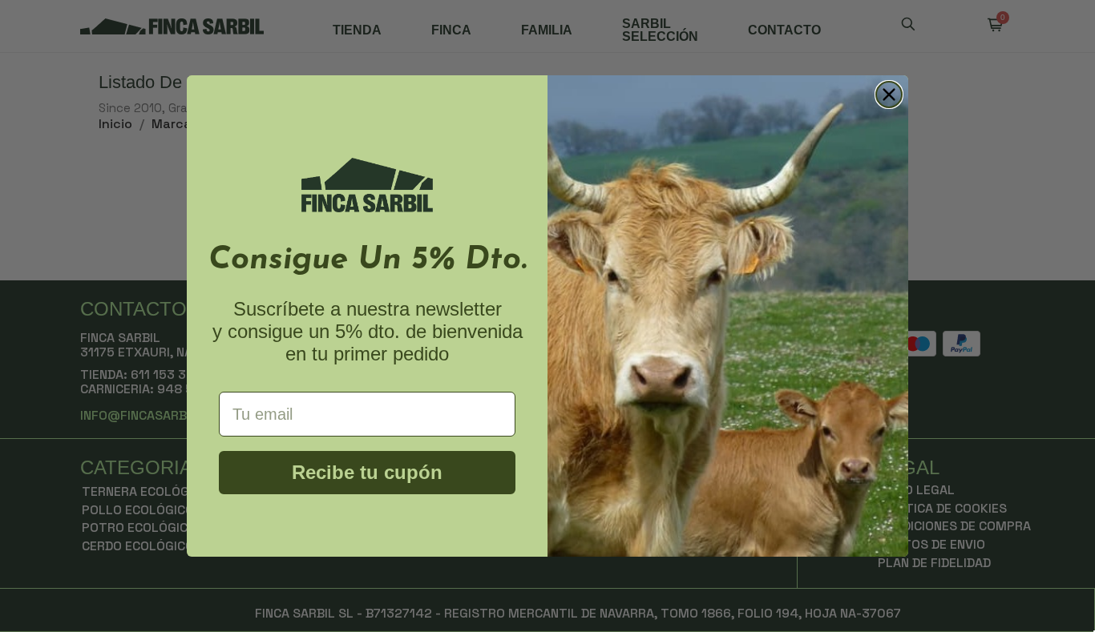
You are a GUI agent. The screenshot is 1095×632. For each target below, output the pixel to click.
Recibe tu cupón (367, 472)
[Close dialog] (889, 94)
